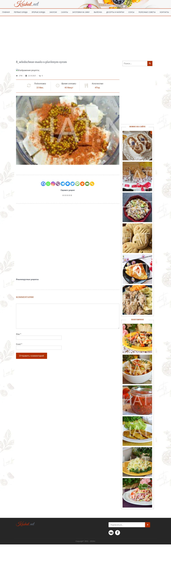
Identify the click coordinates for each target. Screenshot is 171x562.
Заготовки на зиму (81, 12)
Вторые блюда (38, 12)
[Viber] (58, 184)
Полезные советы (147, 12)
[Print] (82, 184)
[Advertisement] (85, 34)
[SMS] (77, 184)
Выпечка (98, 12)
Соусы (131, 12)
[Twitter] (72, 184)
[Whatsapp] (48, 184)
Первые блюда (21, 12)
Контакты (164, 12)
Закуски (53, 12)
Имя (18, 334)
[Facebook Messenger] (67, 184)
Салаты (64, 12)
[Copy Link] (92, 184)
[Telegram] (63, 184)
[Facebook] (43, 184)
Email (19, 344)
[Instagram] (53, 184)
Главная (6, 12)
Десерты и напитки (115, 12)
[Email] (87, 184)
